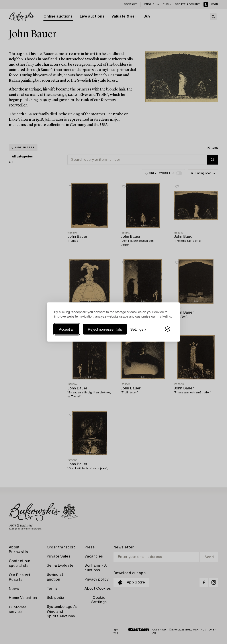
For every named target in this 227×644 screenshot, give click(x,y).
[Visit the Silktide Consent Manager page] (167, 329)
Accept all (66, 329)
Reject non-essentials (105, 329)
